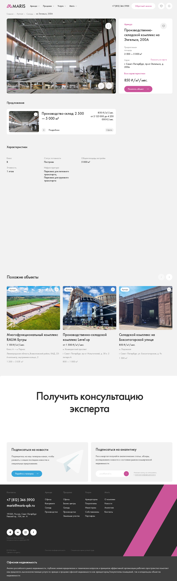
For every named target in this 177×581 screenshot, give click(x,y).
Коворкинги (50, 503)
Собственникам (92, 512)
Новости (108, 503)
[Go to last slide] (101, 86)
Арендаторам (91, 499)
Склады (29, 13)
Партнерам (90, 516)
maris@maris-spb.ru (21, 505)
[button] (13, 85)
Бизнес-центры (69, 503)
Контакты (109, 512)
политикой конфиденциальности (145, 475)
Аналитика (109, 508)
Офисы (48, 499)
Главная (10, 13)
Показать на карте (159, 59)
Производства (51, 512)
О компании (110, 499)
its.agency (17, 552)
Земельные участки (71, 516)
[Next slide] (109, 86)
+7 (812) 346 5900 (120, 6)
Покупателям (91, 503)
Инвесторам (90, 508)
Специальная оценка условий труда (82, 550)
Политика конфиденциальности (55, 550)
